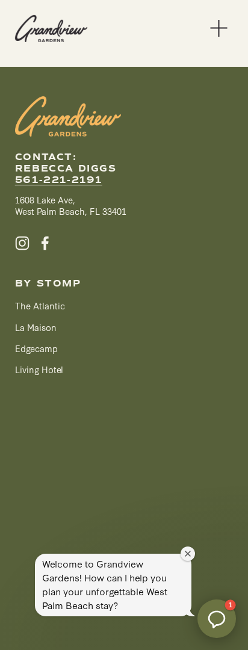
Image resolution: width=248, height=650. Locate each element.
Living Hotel (39, 369)
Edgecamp (36, 348)
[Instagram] (22, 243)
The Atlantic (40, 305)
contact (44, 157)
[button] (216, 618)
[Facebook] (45, 243)
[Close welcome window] (188, 553)
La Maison (36, 327)
